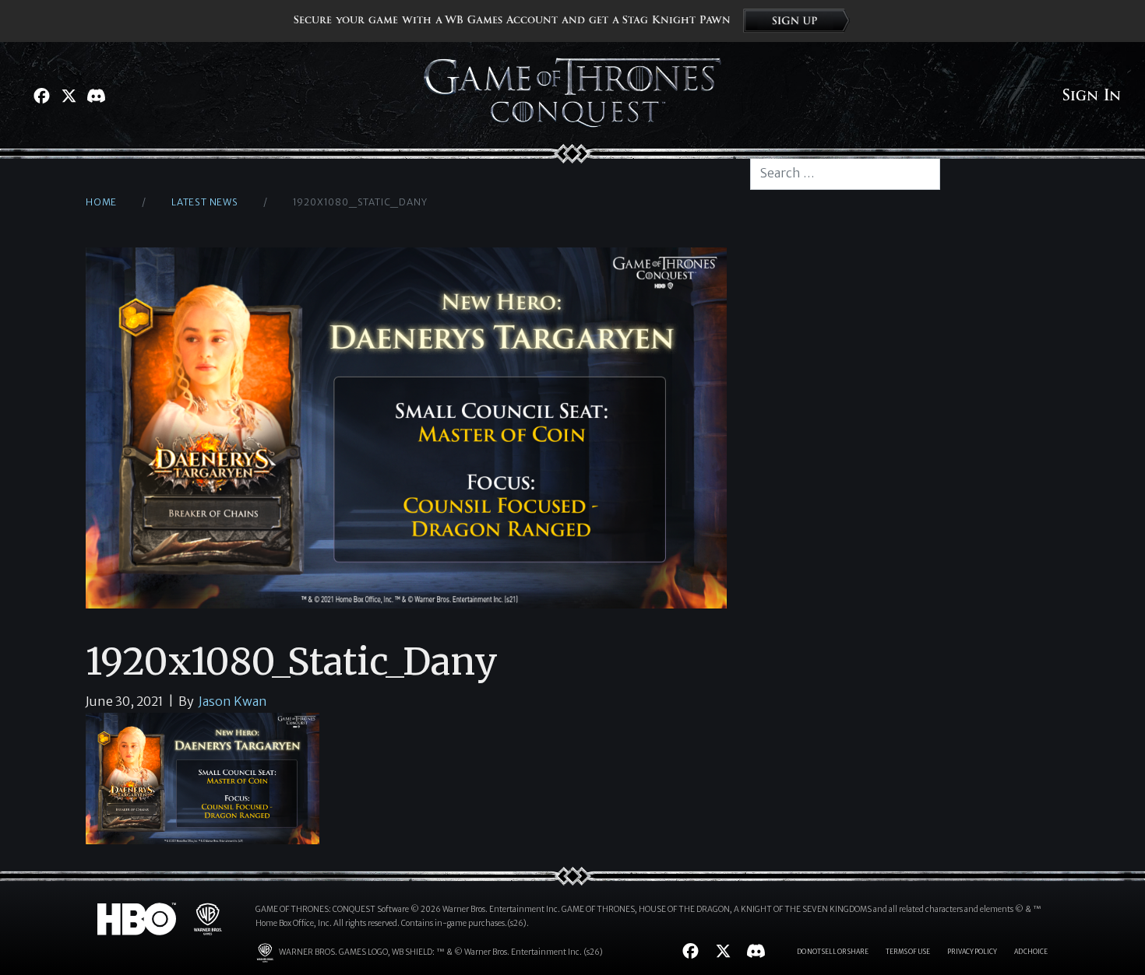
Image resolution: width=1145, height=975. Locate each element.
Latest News (204, 202)
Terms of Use (908, 952)
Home (101, 202)
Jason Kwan (233, 701)
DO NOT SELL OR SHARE (832, 952)
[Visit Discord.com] (96, 96)
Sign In (1091, 95)
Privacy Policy (972, 952)
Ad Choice (1031, 952)
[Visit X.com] (69, 96)
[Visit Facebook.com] (41, 96)
